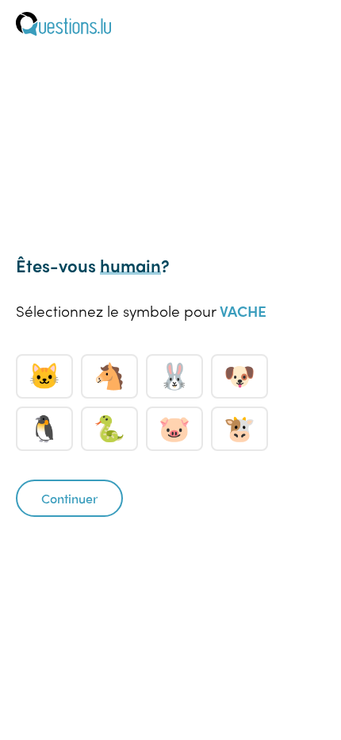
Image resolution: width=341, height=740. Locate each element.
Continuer (69, 498)
